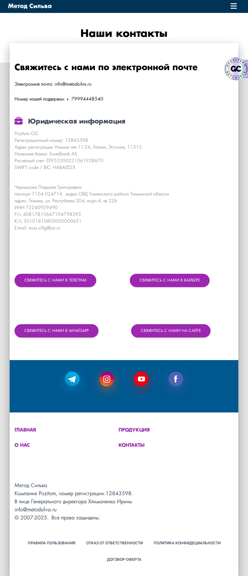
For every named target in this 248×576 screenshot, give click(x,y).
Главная (25, 430)
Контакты (132, 445)
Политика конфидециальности (187, 543)
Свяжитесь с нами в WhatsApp (56, 331)
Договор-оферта (124, 559)
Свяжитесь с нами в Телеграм (55, 280)
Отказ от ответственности (114, 543)
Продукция (134, 430)
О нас (22, 445)
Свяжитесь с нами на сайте (171, 331)
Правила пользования (51, 543)
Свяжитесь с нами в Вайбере (170, 280)
